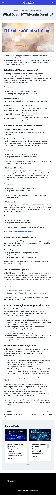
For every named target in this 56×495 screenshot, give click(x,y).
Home (16, 10)
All (19, 10)
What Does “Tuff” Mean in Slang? (13, 414)
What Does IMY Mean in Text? (22, 232)
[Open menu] (3, 2)
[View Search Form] (53, 2)
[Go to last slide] (8, 446)
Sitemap (38, 492)
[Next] (48, 446)
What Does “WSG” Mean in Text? (41, 413)
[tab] (26, 464)
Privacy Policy (31, 492)
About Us (17, 492)
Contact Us (24, 492)
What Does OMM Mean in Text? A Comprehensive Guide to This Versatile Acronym (40, 449)
